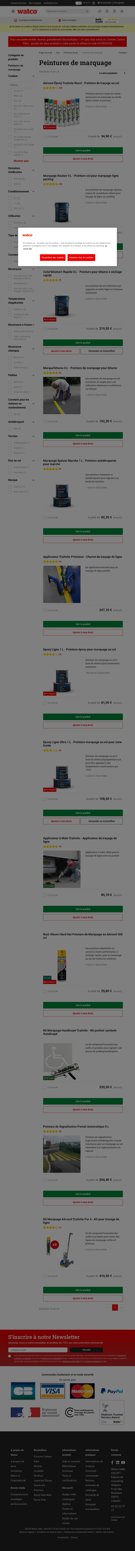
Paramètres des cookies (53, 257)
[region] (67, 247)
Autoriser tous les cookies (81, 257)
